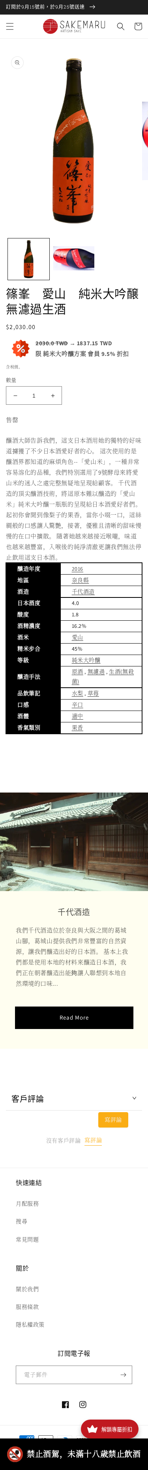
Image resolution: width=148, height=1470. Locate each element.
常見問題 (27, 1239)
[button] (10, 26)
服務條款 (27, 1306)
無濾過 (96, 671)
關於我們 (27, 1289)
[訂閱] (123, 1375)
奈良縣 (80, 580)
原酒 (77, 671)
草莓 (93, 693)
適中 (77, 716)
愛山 (77, 637)
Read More (74, 1017)
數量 (11, 380)
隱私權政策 (30, 1324)
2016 (77, 568)
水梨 (77, 693)
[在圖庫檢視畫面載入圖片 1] (28, 259)
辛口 (77, 704)
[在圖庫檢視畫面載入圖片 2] (74, 259)
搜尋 (21, 1221)
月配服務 (27, 1203)
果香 (77, 727)
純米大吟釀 (86, 660)
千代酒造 (83, 591)
